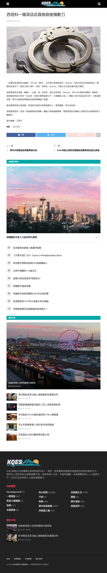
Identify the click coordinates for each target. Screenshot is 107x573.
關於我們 (39, 559)
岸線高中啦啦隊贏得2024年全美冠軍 (31, 293)
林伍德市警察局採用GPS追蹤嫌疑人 (30, 263)
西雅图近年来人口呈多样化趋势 (22, 237)
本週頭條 (11, 510)
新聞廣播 (17, 559)
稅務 (41, 501)
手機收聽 (28, 559)
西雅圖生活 (76, 492)
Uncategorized (14, 492)
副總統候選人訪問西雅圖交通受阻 (21, 383)
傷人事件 (16, 127)
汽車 (41, 497)
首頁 (8, 559)
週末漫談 (75, 501)
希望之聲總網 (13, 501)
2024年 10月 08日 (15, 386)
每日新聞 (43, 492)
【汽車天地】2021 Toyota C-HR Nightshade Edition (37, 255)
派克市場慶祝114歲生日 (24, 270)
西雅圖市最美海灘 (21, 286)
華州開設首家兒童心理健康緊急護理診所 (38, 394)
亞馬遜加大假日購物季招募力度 (33, 434)
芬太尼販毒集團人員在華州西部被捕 (36, 424)
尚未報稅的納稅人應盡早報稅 (27, 248)
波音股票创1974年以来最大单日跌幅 (31, 301)
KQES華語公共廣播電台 (20, 564)
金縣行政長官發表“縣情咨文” (27, 278)
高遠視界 (75, 506)
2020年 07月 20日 (13, 21)
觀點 (73, 497)
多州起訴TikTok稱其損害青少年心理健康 (38, 414)
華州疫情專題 (45, 506)
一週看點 (11, 496)
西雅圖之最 (44, 510)
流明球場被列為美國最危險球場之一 (30, 309)
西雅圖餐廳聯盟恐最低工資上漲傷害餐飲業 (39, 404)
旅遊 (9, 505)
